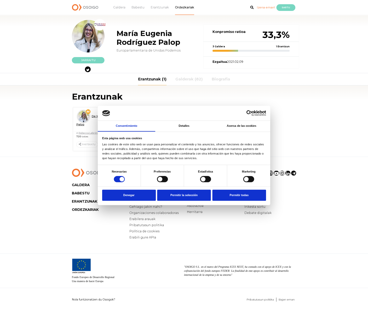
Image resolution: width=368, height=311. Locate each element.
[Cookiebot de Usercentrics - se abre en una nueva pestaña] (249, 113)
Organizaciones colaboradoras (154, 213)
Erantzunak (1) (152, 79)
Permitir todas (239, 195)
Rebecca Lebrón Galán (92, 133)
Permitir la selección (184, 195)
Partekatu (88, 144)
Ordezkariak (184, 7)
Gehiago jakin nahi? (145, 207)
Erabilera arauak (142, 219)
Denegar (129, 195)
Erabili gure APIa (142, 237)
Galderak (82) (189, 79)
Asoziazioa (195, 206)
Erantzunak (160, 7)
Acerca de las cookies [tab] (241, 125)
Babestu (138, 7)
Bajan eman (286, 299)
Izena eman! (266, 7)
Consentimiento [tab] (126, 125)
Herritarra (195, 212)
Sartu (286, 7)
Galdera (119, 7)
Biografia (221, 79)
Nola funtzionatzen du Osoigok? (93, 299)
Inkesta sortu (254, 207)
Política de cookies (144, 231)
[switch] (162, 179)
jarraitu (88, 60)
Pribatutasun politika (146, 225)
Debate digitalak (258, 213)
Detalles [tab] (184, 125)
